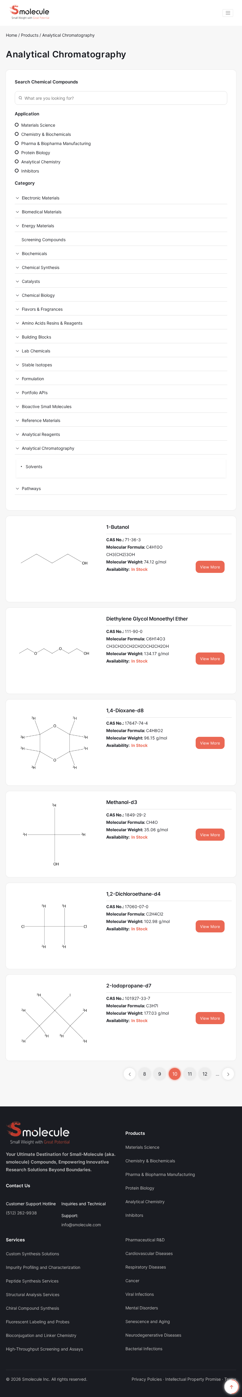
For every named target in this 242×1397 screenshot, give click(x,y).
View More (210, 567)
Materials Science (37, 125)
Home (11, 35)
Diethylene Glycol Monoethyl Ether (147, 619)
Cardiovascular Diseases (149, 1253)
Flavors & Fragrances (42, 309)
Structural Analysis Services (32, 1294)
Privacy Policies (147, 1379)
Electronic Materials (40, 197)
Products (30, 35)
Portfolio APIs (35, 392)
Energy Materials (38, 225)
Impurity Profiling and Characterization (43, 1267)
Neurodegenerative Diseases (153, 1335)
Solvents (33, 466)
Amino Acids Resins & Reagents (52, 323)
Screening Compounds (44, 239)
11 (190, 1074)
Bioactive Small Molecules (46, 406)
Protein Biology (35, 152)
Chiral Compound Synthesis (32, 1308)
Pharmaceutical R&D (145, 1239)
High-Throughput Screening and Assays (44, 1348)
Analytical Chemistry (40, 161)
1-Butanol (117, 527)
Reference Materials (41, 420)
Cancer (132, 1280)
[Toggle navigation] (228, 13)
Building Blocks (36, 336)
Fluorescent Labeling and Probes (37, 1321)
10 (174, 1074)
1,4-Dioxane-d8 (125, 710)
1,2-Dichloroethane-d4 (133, 894)
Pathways (31, 488)
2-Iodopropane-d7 (128, 986)
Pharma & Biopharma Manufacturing (55, 143)
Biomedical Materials (41, 211)
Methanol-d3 (121, 802)
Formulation (33, 378)
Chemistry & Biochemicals (45, 134)
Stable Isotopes (37, 364)
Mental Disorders (141, 1307)
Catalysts (31, 281)
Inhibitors (29, 170)
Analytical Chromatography (68, 35)
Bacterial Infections (143, 1348)
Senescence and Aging (147, 1321)
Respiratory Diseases (145, 1266)
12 (204, 1074)
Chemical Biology (38, 295)
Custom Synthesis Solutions (32, 1253)
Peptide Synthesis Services (32, 1280)
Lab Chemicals (36, 350)
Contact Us (18, 1185)
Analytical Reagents (41, 434)
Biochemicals (34, 253)
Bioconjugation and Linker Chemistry (41, 1335)
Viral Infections (139, 1294)
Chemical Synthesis (40, 267)
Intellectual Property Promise (193, 1379)
